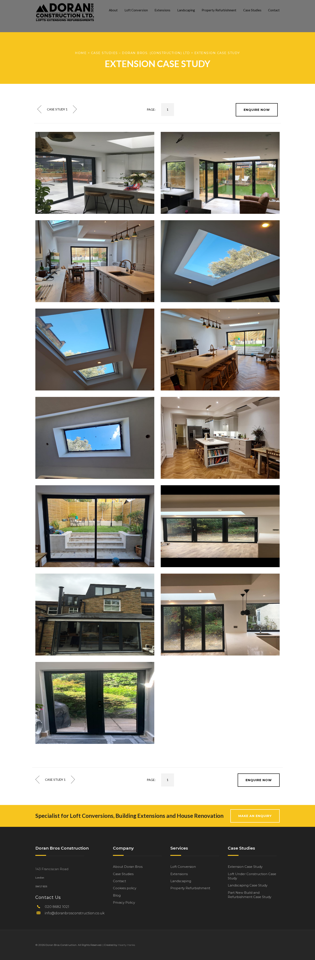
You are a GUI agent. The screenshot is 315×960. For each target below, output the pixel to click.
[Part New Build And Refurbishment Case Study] (39, 109)
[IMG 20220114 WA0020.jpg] (94, 437)
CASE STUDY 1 (57, 109)
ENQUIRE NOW (257, 110)
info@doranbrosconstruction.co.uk (75, 913)
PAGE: (151, 109)
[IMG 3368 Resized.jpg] (94, 614)
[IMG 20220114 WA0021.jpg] (220, 437)
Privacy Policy (124, 902)
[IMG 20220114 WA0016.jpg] (94, 261)
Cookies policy (124, 888)
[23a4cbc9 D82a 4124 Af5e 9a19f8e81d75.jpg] (220, 526)
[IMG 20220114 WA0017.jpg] (94, 349)
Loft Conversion (136, 10)
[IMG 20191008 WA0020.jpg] (220, 614)
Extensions (162, 10)
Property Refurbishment (219, 10)
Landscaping (186, 10)
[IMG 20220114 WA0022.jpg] (94, 526)
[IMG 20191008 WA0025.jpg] (220, 172)
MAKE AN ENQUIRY (255, 816)
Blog (117, 895)
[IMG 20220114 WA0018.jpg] (220, 261)
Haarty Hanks (126, 944)
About (113, 10)
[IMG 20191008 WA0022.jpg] (94, 702)
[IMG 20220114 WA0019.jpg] (220, 349)
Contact (274, 10)
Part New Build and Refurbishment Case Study (249, 895)
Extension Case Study (245, 867)
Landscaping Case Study (247, 885)
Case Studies (252, 10)
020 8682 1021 (57, 907)
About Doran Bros (127, 867)
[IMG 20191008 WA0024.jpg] (94, 172)
